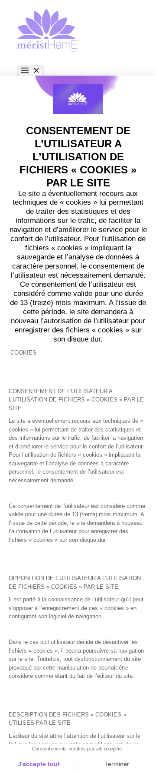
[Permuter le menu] (30, 71)
